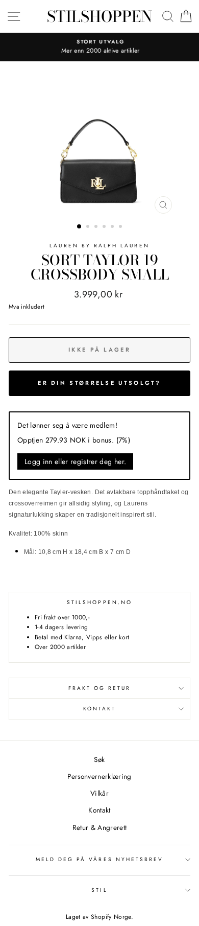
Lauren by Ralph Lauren (99, 245)
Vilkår (99, 793)
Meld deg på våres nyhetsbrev (100, 859)
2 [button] (88, 227)
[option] (99, 47)
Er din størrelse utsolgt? (99, 383)
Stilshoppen (99, 16)
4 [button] (105, 227)
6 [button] (121, 227)
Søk (99, 759)
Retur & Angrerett (99, 827)
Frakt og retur (99, 688)
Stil (99, 890)
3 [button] (97, 227)
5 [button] (113, 227)
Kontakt (99, 708)
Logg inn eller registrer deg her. (75, 461)
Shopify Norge (111, 916)
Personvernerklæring (99, 776)
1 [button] (79, 226)
